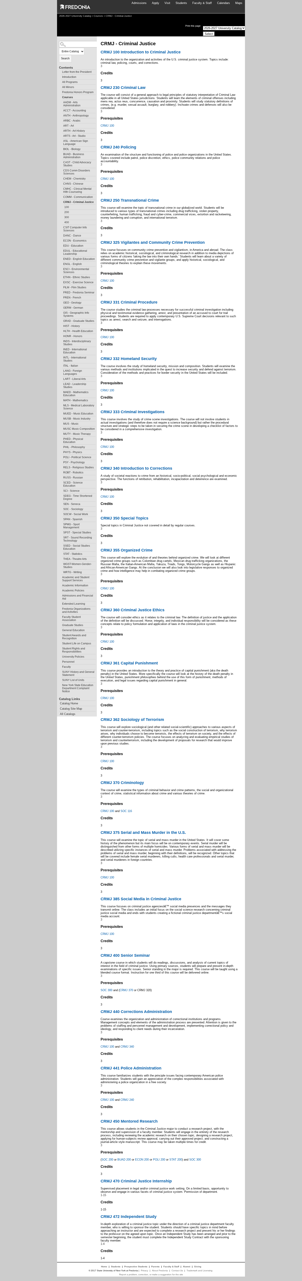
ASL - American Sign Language (75, 142)
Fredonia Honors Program (78, 92)
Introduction (69, 77)
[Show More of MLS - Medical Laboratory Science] (61, 405)
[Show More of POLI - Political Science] (61, 457)
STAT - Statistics (72, 553)
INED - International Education (75, 351)
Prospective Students (135, 1266)
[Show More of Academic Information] (60, 585)
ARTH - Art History (74, 130)
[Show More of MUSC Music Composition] (61, 428)
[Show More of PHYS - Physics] (61, 452)
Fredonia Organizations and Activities (76, 610)
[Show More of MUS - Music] (61, 423)
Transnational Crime (130, 200)
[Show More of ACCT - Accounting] (61, 110)
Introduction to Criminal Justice (141, 52)
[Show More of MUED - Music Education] (61, 413)
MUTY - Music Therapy (77, 433)
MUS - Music (70, 423)
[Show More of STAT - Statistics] (61, 553)
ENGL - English (72, 264)
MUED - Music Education (78, 413)
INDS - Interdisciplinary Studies (77, 343)
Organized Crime (127, 550)
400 (66, 222)
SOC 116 (126, 811)
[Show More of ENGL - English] (61, 263)
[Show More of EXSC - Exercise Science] (61, 282)
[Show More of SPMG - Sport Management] (61, 524)
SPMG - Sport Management (71, 526)
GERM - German (73, 307)
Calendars (223, 3)
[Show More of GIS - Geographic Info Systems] (61, 312)
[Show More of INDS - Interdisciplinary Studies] (61, 341)
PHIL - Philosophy (74, 447)
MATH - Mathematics (75, 400)
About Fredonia (160, 1270)
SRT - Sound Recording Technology (77, 539)
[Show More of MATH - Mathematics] (61, 400)
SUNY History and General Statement (78, 673)
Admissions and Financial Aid (77, 597)
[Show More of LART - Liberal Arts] (61, 378)
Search (65, 58)
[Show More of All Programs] (60, 82)
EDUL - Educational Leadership (75, 252)
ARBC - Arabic (71, 120)
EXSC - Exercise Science (78, 282)
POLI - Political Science (77, 457)
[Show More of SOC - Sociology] (61, 509)
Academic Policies (73, 590)
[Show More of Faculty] (60, 666)
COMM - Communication (78, 197)
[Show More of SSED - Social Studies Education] (61, 545)
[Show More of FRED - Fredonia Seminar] (61, 292)
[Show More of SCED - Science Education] (61, 482)
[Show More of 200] (62, 212)
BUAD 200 (124, 1159)
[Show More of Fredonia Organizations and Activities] (60, 608)
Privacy (144, 1270)
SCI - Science (71, 490)
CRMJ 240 (127, 1099)
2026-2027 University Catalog (75, 16)
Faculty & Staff (202, 3)
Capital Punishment (129, 663)
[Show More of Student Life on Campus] (60, 643)
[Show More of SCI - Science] (61, 490)
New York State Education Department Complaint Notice (77, 688)
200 (66, 212)
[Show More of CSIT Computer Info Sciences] (61, 227)
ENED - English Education (79, 259)
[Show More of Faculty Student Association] (60, 616)
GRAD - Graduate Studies (78, 321)
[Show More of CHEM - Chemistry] (61, 178)
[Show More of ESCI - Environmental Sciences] (61, 269)
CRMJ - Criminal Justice (78, 202)
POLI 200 (159, 1159)
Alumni (186, 1266)
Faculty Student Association (71, 618)
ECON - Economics (74, 240)
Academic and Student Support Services (75, 579)
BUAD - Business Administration (73, 156)
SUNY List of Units (73, 680)
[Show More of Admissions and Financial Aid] (60, 595)
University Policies (73, 656)
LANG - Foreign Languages (72, 372)
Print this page (193, 25)
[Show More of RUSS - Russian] (61, 477)
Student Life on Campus (76, 643)
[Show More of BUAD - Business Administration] (61, 154)
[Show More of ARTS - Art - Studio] (61, 135)
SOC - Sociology (73, 509)
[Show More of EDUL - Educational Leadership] (61, 250)
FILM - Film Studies (74, 287)
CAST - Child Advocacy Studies (77, 164)
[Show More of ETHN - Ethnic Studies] (61, 277)
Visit (167, 3)
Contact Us (177, 1270)
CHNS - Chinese (73, 183)
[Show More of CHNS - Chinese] (61, 183)
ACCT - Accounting (74, 110)
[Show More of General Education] (60, 630)
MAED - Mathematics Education (75, 394)
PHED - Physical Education (73, 440)
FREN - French (72, 297)
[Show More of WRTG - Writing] (61, 572)
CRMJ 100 (107, 125)
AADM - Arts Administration (71, 104)
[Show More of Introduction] (60, 76)
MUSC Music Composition (79, 428)
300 (66, 217)
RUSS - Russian (73, 477)
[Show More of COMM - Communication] (61, 196)
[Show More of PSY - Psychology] (61, 462)
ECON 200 (142, 1159)
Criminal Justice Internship (136, 1181)
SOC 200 (107, 1159)
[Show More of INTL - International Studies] (61, 357)
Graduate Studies (72, 625)
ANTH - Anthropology (76, 115)
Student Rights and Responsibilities (73, 650)
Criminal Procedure (129, 302)
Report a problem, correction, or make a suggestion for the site (151, 1274)
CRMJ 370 (126, 990)
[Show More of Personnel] (60, 661)
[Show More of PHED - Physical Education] (61, 438)
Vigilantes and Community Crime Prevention (153, 242)
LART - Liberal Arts (74, 379)
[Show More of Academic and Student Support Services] (60, 577)
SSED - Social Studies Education (76, 547)
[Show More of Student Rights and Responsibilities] (60, 648)
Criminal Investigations (132, 412)
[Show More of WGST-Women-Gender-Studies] (61, 564)
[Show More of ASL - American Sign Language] (61, 140)
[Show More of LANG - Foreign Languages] (61, 370)
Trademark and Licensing (199, 1270)
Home (104, 1266)
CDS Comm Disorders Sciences (76, 172)
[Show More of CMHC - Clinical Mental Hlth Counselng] (61, 188)
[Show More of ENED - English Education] (61, 258)
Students (181, 3)
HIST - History (71, 326)
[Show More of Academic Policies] (60, 590)
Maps (238, 3)
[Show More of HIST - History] (61, 325)
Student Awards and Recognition (74, 637)
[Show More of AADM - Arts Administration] (61, 102)
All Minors (68, 87)
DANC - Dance (72, 235)
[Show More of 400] (62, 222)
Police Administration (131, 1068)
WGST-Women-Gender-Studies (77, 566)
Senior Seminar (125, 955)
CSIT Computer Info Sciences (75, 229)
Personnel (68, 661)
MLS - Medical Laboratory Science (78, 407)
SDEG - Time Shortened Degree (77, 497)
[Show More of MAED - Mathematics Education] (61, 392)
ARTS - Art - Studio (74, 135)
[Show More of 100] (62, 207)
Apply (155, 3)
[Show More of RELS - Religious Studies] (61, 467)
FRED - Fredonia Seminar (78, 292)
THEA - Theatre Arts (75, 559)
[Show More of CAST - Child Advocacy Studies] (61, 162)
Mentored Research (129, 1121)
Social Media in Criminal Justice (141, 899)
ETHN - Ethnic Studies (76, 277)
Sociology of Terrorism (132, 719)
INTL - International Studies (74, 359)
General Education (73, 630)
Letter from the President (77, 71)
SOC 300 (106, 990)
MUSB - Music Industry (76, 418)
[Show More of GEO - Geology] (61, 302)
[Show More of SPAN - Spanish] (61, 519)
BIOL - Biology (71, 149)
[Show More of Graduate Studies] (60, 625)
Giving (197, 1266)
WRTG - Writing (72, 572)
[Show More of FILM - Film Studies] (61, 287)
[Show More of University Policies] (60, 656)
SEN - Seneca (71, 504)
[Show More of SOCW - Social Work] (61, 514)
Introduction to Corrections (136, 468)
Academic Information (75, 585)
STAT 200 (175, 1159)
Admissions (139, 3)
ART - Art (68, 125)
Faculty (66, 666)
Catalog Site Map (71, 708)
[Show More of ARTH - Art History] (61, 130)
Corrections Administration (136, 1011)
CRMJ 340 (127, 1046)
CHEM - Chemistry (74, 178)
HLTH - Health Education (78, 331)
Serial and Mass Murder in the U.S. (143, 832)
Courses (98, 16)
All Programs (70, 82)
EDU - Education (73, 245)
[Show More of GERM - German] (61, 307)
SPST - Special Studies (77, 532)
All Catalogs (67, 714)
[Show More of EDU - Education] (61, 245)
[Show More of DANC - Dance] (61, 235)
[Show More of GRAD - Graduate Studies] (61, 320)
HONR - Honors (72, 336)
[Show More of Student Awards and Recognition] (60, 635)
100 (66, 207)
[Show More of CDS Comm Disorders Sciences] (61, 170)
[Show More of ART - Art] (61, 125)
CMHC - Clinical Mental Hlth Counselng (77, 190)
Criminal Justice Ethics (132, 610)
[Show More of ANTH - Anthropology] (61, 115)
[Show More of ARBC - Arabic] (61, 120)
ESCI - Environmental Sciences (76, 271)
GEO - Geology (72, 302)
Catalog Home (69, 703)
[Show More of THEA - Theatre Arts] (61, 558)
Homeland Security (129, 358)
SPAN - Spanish (72, 519)
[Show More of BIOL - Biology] (61, 149)
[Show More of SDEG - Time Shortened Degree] (61, 495)
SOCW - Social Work (75, 514)
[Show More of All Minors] (60, 87)
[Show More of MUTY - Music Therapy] (61, 433)
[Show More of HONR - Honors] (61, 336)
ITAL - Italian (70, 365)
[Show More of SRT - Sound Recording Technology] (61, 537)
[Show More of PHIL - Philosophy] (61, 447)
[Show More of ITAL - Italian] (61, 365)
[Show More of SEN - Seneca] (61, 504)
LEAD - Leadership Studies (74, 386)
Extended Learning (73, 603)
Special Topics (124, 518)
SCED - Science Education (73, 484)
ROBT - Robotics (73, 472)
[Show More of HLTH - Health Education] (61, 331)
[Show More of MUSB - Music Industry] (61, 418)
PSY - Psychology (74, 462)
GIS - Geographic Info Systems (76, 314)
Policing (118, 147)
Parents (155, 1266)
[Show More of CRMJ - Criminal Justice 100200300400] (61, 202)
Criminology (122, 782)
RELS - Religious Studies (78, 467)
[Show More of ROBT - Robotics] (61, 472)
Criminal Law (123, 87)
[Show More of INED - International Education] (61, 349)
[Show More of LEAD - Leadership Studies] (61, 383)
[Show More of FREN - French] (61, 297)
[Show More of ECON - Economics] (61, 240)
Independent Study (129, 1216)
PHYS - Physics (72, 452)
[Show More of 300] (62, 217)
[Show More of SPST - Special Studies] (61, 532)
